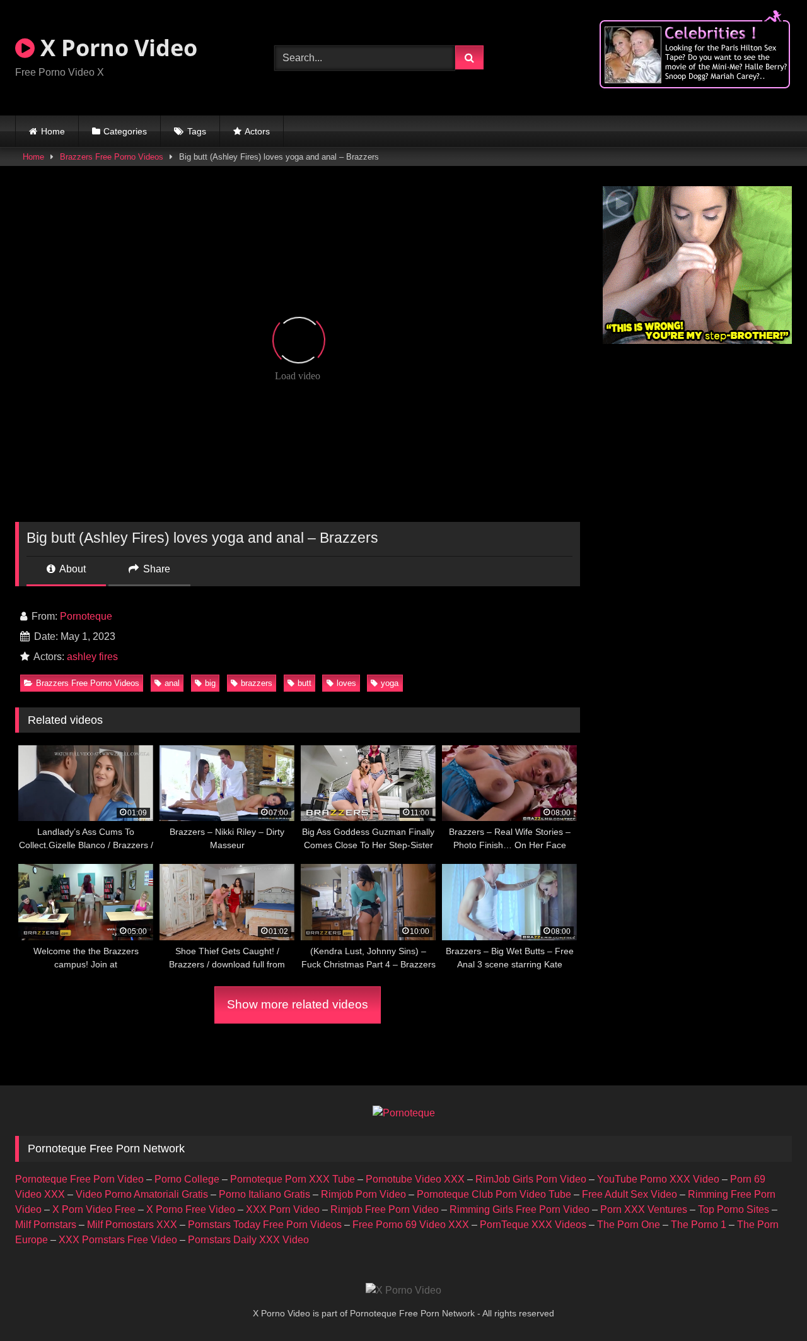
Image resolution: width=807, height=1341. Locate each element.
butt (304, 683)
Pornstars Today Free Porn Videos (265, 1224)
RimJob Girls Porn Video (530, 1179)
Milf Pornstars (45, 1224)
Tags (196, 131)
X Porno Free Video (190, 1209)
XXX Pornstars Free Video (118, 1239)
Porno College (186, 1179)
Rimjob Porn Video (363, 1194)
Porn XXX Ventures (643, 1209)
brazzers (256, 683)
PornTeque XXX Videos (533, 1224)
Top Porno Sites (733, 1209)
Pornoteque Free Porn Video (79, 1179)
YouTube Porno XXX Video (658, 1179)
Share (155, 569)
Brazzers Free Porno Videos (111, 157)
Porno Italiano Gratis (264, 1194)
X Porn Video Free (94, 1209)
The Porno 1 (698, 1224)
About (71, 569)
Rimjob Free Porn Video (384, 1209)
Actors (257, 131)
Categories (125, 131)
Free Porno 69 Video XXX (410, 1224)
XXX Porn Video (283, 1209)
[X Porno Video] (403, 1290)
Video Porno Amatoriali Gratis (142, 1194)
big (210, 683)
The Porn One (628, 1224)
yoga (389, 683)
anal (172, 683)
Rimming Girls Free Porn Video (519, 1209)
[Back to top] (768, 1303)
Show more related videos (297, 1004)
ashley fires (92, 656)
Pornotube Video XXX (415, 1179)
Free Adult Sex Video (629, 1194)
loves (346, 683)
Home (53, 131)
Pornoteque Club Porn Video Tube (494, 1194)
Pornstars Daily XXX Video (248, 1239)
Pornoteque (86, 616)
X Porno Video (116, 47)
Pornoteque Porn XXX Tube (292, 1179)
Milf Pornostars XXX (132, 1224)
